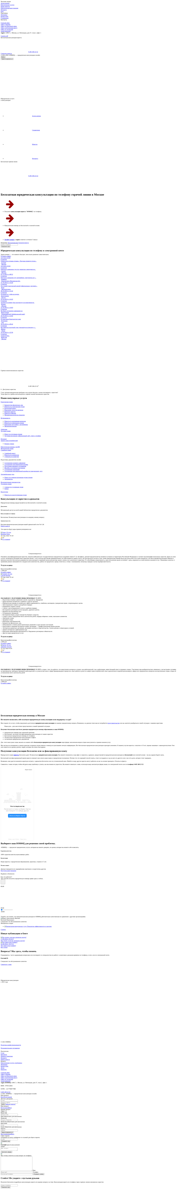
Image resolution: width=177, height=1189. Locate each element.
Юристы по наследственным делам (15, 495)
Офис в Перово (5, 24)
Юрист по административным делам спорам (18, 477)
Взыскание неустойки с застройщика (16, 424)
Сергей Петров (5, 575)
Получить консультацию (8, 870)
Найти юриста (5, 526)
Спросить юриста (6, 53)
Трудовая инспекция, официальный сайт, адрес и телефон (22, 436)
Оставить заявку (6, 256)
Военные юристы (9, 411)
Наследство (4, 492)
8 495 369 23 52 (33, 52)
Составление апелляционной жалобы (16, 464)
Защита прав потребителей (9, 440)
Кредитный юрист (10, 408)
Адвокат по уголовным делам (13, 487)
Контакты (4, 1054)
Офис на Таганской (7, 29)
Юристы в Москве (10, 413)
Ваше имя (4, 1113)
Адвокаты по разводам (11, 456)
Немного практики (7, 1056)
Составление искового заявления (14, 463)
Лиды (2, 1068)
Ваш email (4, 1123)
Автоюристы (8, 479)
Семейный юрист (9, 453)
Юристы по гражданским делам (14, 406)
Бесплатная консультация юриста (18, 243)
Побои (6, 488)
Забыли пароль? (11, 1104)
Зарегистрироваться (7, 59)
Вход (2, 1097)
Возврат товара (9, 444)
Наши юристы (5, 6)
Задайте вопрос (9, 239)
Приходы (4, 1069)
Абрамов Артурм (6, 647)
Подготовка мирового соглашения (15, 466)
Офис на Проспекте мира (9, 26)
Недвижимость (5, 418)
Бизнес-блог (4, 16)
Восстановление (6, 1134)
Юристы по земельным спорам (14, 423)
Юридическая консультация (9, 8)
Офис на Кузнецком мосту (9, 28)
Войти (3, 57)
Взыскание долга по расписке (13, 410)
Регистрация (8, 1097)
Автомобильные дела (7, 474)
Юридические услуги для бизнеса (11, 1063)
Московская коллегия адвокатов (14, 415)
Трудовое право (6, 431)
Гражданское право (7, 402)
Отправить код (5, 1141)
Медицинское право (7, 448)
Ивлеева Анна (5, 534)
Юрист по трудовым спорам (13, 434)
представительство (114, 723)
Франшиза (4, 15)
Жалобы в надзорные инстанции (14, 468)
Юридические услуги (7, 5)
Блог (2, 11)
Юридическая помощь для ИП (10, 447)
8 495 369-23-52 (33, 176)
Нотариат (4, 439)
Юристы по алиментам (11, 455)
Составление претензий (11, 469)
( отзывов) (6, 539)
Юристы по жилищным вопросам (15, 421)
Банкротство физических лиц (13, 405)
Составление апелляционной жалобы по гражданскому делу (23, 471)
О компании (4, 18)
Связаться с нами (6, 964)
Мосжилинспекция (10, 426)
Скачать (3, 929)
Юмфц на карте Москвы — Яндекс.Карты (17, 839)
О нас (2, 1053)
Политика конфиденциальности (11, 1045)
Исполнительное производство (10, 482)
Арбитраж (4, 429)
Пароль (3, 1128)
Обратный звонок (6, 83)
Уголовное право (6, 484)
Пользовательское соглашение (10, 1048)
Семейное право (6, 450)
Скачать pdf (4, 36)
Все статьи (4, 947)
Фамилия (4, 1118)
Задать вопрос (5, 3)
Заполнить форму (6, 1152)
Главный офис (5, 23)
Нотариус (4, 10)
